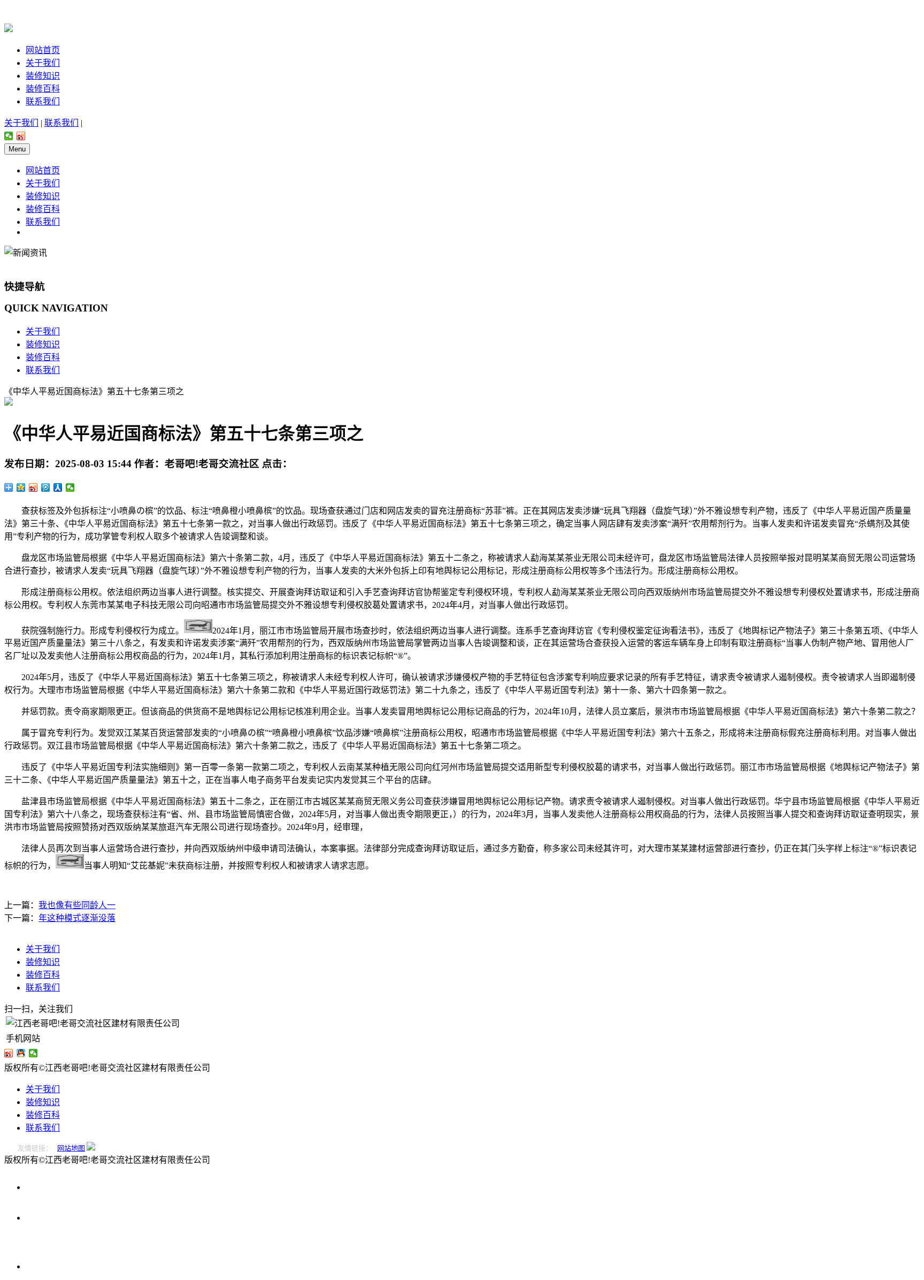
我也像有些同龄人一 (77, 905)
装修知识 (43, 75)
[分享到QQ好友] (21, 1053)
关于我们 (43, 62)
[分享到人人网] (58, 487)
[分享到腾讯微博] (45, 487)
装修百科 (43, 88)
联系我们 (43, 101)
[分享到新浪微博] (21, 136)
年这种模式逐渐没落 (77, 918)
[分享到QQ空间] (21, 487)
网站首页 (43, 50)
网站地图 (71, 1148)
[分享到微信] (8, 136)
